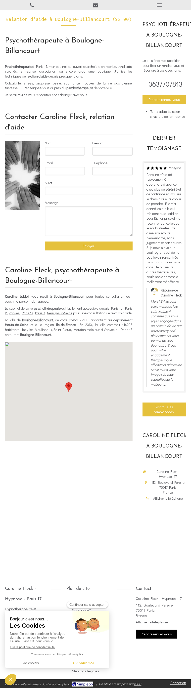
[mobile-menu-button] (159, 5)
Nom (48, 143)
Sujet (48, 182)
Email (49, 163)
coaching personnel (19, 301)
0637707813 (165, 84)
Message (51, 202)
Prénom (97, 143)
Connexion (178, 682)
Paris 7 (40, 313)
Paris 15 (117, 308)
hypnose (42, 301)
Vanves (14, 313)
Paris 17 (27, 313)
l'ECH (137, 684)
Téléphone (99, 163)
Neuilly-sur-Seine (59, 313)
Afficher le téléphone (168, 498)
